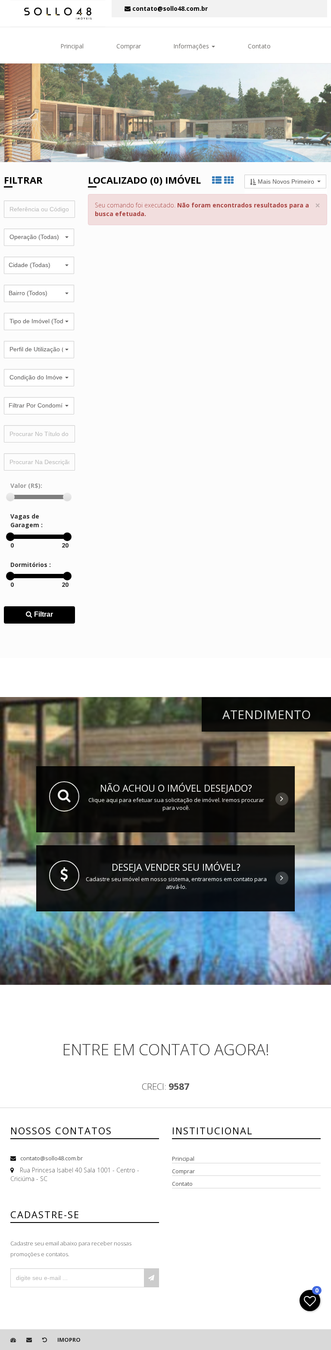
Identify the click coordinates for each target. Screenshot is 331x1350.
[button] (39, 237)
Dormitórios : (30, 564)
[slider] (10, 497)
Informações (192, 46)
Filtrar (42, 614)
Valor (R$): (26, 485)
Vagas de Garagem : (26, 520)
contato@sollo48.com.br (51, 1158)
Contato (259, 46)
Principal (72, 46)
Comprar (128, 46)
